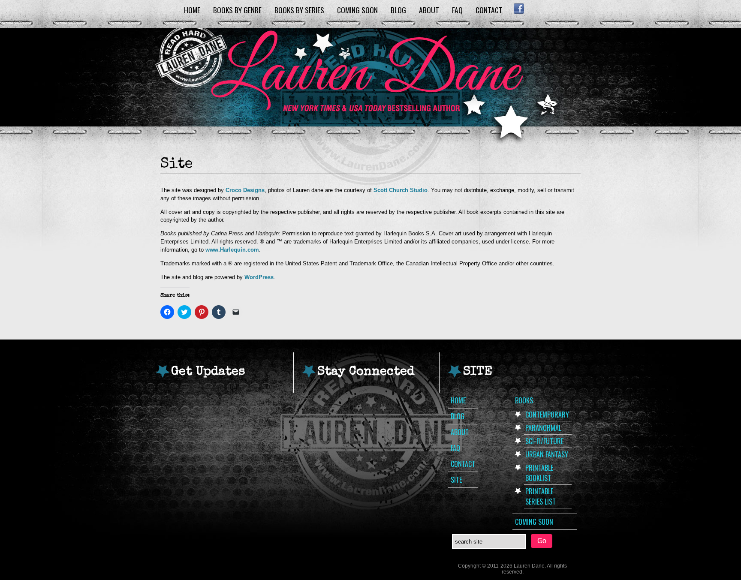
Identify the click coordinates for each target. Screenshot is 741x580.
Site (456, 480)
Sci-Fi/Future (544, 441)
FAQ (457, 9)
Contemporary (547, 414)
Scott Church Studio (401, 190)
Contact (489, 9)
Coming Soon (357, 9)
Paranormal (543, 428)
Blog (398, 9)
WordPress (259, 277)
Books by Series (299, 9)
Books (524, 400)
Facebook (518, 8)
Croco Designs (245, 190)
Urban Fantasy (546, 454)
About (429, 9)
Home (192, 9)
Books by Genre (237, 9)
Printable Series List (540, 496)
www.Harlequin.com (232, 249)
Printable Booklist (539, 473)
